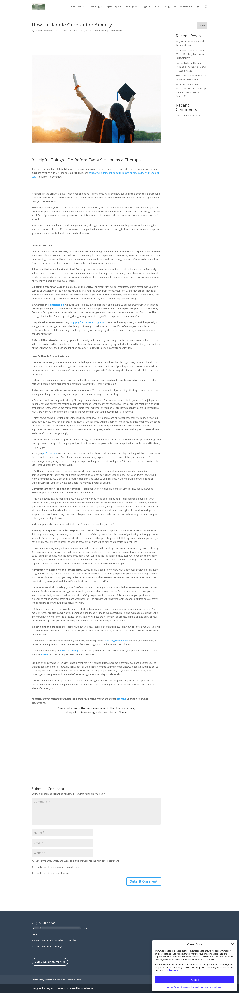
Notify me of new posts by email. (53, 873)
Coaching (94, 6)
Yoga (144, 6)
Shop (157, 6)
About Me (75, 6)
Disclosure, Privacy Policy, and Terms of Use (201, 987)
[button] (232, 944)
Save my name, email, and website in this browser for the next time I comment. (77, 860)
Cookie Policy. (171, 970)
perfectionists (49, 453)
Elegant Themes (55, 988)
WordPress (86, 988)
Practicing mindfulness (116, 640)
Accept (195, 979)
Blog (167, 6)
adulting (45, 654)
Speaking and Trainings (120, 6)
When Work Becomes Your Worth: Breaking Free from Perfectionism (190, 54)
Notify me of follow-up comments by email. (59, 866)
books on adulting (69, 650)
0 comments (115, 30)
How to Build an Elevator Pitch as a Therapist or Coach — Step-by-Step (191, 66)
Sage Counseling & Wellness (50, 961)
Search (202, 25)
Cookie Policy (173, 987)
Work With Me (182, 6)
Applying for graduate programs (87, 322)
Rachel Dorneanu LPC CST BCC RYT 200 (56, 30)
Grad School (99, 30)
